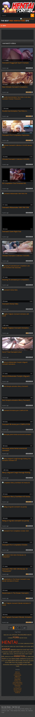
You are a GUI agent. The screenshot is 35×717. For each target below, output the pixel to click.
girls (10, 635)
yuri (7, 658)
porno (30, 653)
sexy (2, 646)
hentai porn (18, 660)
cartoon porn (17, 653)
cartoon (16, 652)
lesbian (30, 664)
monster (6, 646)
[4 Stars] (30, 68)
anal (7, 653)
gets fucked (27, 646)
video (23, 653)
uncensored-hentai (8, 664)
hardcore (6, 635)
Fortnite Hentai (17, 675)
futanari (10, 638)
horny (11, 646)
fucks (31, 643)
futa (3, 660)
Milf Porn (17, 672)
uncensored (22, 635)
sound (10, 652)
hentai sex (7, 656)
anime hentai (11, 660)
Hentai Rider (18, 679)
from (13, 662)
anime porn (31, 656)
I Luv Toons (17, 686)
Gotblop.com (17, 681)
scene (17, 646)
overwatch (23, 659)
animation (19, 656)
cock (9, 658)
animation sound (21, 649)
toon (5, 660)
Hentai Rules (18, 685)
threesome (25, 660)
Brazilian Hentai (17, 689)
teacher (21, 638)
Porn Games (17, 678)
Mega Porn (17, 676)
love (29, 652)
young (25, 638)
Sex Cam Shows (6, 707)
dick (32, 658)
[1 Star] (26, 68)
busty (31, 652)
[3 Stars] (29, 68)
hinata (17, 666)
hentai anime (15, 659)
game (4, 654)
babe (28, 649)
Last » (25, 628)
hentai (10, 642)
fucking (21, 646)
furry (26, 653)
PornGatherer (17, 691)
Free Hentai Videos (17, 682)
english (22, 652)
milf (14, 646)
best (29, 662)
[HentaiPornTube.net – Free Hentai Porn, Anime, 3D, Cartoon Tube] (17, 6)
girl (2, 656)
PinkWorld (17, 692)
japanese (25, 664)
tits (19, 643)
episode (14, 635)
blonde (29, 658)
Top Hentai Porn (17, 688)
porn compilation (25, 643)
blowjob (25, 662)
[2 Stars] (28, 68)
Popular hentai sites (17, 684)
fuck (4, 659)
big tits (25, 652)
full (26, 656)
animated (13, 649)
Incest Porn (17, 673)
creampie (20, 662)
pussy (11, 656)
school (11, 653)
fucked (20, 664)
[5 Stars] (32, 68)
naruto (29, 635)
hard (10, 662)
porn (16, 637)
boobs (15, 664)
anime (6, 649)
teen (16, 662)
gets (32, 646)
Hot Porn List (16, 707)
